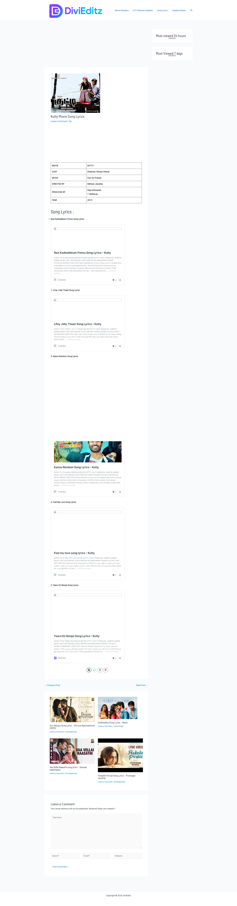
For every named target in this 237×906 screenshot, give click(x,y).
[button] (191, 10)
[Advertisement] (96, 47)
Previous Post (52, 685)
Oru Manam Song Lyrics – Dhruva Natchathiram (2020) (72, 726)
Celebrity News (179, 10)
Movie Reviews (122, 10)
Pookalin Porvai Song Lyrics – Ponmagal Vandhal (116, 776)
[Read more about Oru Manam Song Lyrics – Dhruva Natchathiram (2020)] (72, 709)
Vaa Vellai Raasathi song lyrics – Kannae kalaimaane (68, 768)
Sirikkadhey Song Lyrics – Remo (113, 722)
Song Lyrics (162, 10)
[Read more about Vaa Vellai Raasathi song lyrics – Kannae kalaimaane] (72, 751)
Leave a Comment (59, 121)
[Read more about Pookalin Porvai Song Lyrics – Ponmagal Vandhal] (120, 755)
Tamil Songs (118, 726)
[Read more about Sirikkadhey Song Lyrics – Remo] (117, 707)
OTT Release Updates (143, 10)
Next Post (142, 685)
